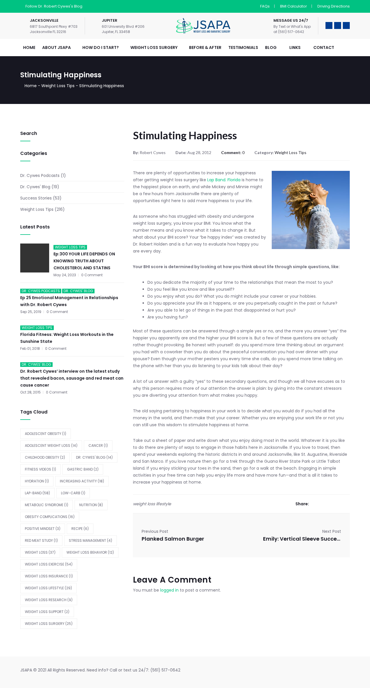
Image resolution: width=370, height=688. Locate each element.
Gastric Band (83, 469)
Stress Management (90, 540)
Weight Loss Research (49, 599)
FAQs (265, 6)
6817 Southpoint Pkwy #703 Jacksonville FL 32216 (53, 29)
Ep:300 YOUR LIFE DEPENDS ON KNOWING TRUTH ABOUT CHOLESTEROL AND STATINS (84, 261)
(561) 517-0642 (165, 670)
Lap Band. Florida (224, 180)
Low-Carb (73, 493)
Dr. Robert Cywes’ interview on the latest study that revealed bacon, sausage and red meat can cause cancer (71, 378)
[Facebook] (313, 503)
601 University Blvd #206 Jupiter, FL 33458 (123, 29)
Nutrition (91, 504)
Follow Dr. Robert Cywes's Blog (53, 6)
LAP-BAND (37, 493)
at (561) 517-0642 (288, 31)
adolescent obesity (45, 433)
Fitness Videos (40, 469)
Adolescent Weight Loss (51, 445)
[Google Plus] (330, 503)
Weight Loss (40, 552)
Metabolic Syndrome (46, 504)
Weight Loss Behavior (90, 552)
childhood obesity (45, 457)
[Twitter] (322, 503)
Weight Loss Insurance (49, 576)
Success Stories (36, 198)
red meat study (41, 540)
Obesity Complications (50, 516)
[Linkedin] (339, 503)
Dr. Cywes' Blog (35, 187)
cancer (98, 445)
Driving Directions (333, 6)
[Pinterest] (348, 503)
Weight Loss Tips (58, 86)
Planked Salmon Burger (173, 538)
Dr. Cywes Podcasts (40, 175)
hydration (37, 481)
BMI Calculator (293, 6)
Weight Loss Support (47, 611)
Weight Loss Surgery (49, 623)
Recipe (80, 528)
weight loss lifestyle (48, 587)
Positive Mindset (42, 528)
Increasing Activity (82, 481)
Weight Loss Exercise (49, 564)
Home (31, 86)
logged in (169, 590)
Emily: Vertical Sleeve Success (302, 538)
